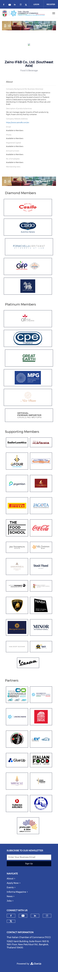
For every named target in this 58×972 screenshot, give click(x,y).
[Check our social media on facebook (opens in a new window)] (4, 5)
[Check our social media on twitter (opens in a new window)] (27, 5)
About (10, 878)
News (10, 896)
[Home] (23, 13)
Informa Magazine (16, 892)
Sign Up (29, 863)
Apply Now (13, 883)
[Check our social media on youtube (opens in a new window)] (10, 5)
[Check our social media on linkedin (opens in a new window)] (15, 5)
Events (10, 887)
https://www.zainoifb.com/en (17, 123)
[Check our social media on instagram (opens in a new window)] (21, 5)
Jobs (9, 901)
